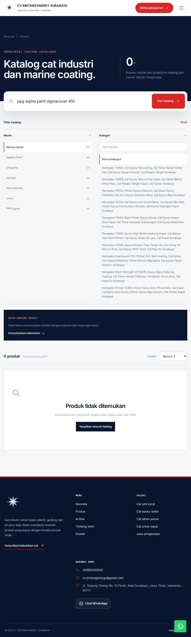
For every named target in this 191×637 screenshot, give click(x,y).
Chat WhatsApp (96, 603)
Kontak (80, 534)
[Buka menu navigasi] (181, 8)
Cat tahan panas (147, 519)
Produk (80, 511)
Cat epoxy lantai (147, 511)
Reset (184, 122)
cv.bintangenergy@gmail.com (103, 578)
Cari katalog (165, 101)
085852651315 (93, 570)
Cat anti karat (145, 504)
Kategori (104, 135)
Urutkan (152, 356)
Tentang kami (85, 526)
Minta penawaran (151, 8)
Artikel (80, 519)
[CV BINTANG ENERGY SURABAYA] (13, 502)
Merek (8, 135)
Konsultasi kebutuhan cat (21, 545)
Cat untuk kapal (147, 526)
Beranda (9, 36)
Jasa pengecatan (148, 534)
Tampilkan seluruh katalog (95, 426)
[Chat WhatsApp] (180, 626)
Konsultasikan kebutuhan (24, 333)
